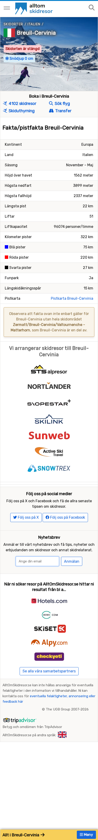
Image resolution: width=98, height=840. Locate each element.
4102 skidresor (22, 103)
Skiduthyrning (21, 110)
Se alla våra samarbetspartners (49, 671)
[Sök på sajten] (91, 8)
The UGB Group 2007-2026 (67, 709)
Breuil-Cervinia (36, 33)
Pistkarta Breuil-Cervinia (72, 298)
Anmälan (71, 561)
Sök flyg (62, 103)
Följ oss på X (28, 517)
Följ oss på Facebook (67, 517)
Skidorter (13, 24)
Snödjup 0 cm (21, 58)
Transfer (62, 110)
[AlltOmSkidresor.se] (34, 8)
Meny (88, 834)
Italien (34, 24)
